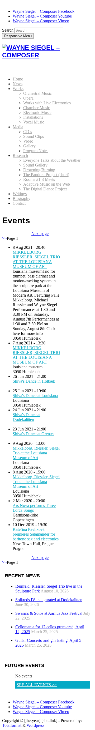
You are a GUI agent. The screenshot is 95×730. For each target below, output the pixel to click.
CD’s (27, 131)
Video (28, 141)
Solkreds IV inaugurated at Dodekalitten (48, 599)
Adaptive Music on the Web (46, 184)
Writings (20, 193)
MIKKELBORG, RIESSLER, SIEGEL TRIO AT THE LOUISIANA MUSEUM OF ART (36, 259)
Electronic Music (37, 112)
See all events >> (37, 684)
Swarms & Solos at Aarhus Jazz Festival (48, 613)
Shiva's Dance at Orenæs (33, 434)
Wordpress (35, 725)
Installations (33, 117)
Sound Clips (33, 136)
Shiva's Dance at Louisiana (35, 395)
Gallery (29, 146)
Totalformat (11, 725)
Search (7, 30)
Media (18, 127)
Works (18, 88)
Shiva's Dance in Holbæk (34, 381)
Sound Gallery (35, 165)
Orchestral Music (37, 93)
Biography (21, 198)
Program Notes (35, 150)
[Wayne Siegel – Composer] (47, 55)
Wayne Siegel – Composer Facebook (43, 11)
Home (18, 79)
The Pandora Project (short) (46, 174)
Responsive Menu (18, 36)
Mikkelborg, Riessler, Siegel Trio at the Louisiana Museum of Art (36, 453)
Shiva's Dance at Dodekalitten (26, 417)
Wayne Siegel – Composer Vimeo (41, 21)
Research (20, 155)
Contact (19, 203)
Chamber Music (36, 107)
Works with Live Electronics (47, 103)
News (17, 84)
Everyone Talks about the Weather (51, 160)
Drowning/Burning (39, 170)
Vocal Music (33, 122)
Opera (28, 98)
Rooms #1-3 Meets (39, 179)
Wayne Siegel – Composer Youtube (42, 16)
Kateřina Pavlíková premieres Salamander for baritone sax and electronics (36, 534)
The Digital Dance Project (45, 189)
